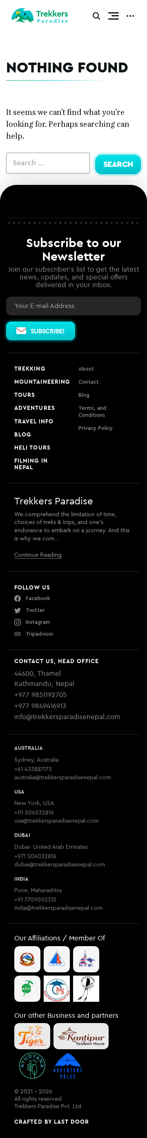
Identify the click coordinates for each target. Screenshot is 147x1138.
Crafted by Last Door (51, 1121)
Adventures (34, 408)
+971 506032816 (35, 856)
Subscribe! (48, 331)
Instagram (38, 622)
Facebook (38, 598)
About (86, 368)
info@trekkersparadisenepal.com (67, 716)
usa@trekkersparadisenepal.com (56, 821)
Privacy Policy (95, 428)
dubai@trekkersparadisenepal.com (59, 864)
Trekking (29, 368)
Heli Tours (32, 447)
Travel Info (33, 421)
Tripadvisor (39, 633)
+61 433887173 (33, 769)
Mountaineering (42, 381)
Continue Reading (38, 554)
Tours (24, 394)
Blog (22, 434)
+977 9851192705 (40, 694)
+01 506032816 (34, 813)
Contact (88, 382)
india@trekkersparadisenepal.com (58, 908)
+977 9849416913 (40, 705)
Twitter (35, 610)
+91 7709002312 (35, 900)
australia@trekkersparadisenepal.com (62, 777)
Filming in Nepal (31, 464)
